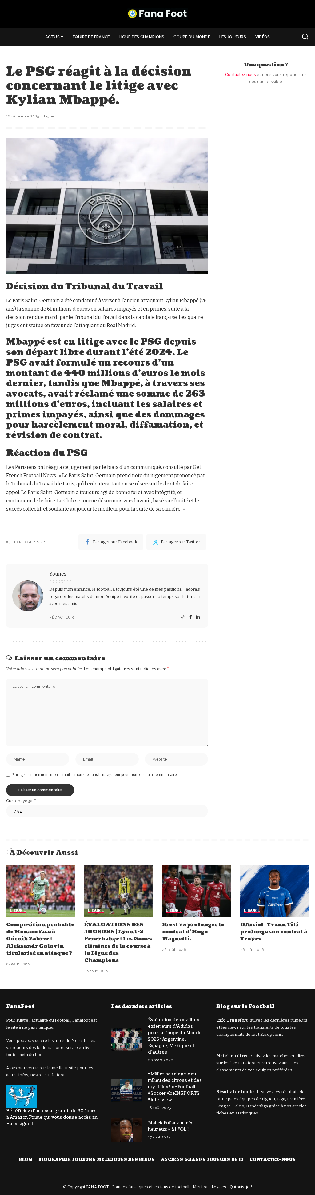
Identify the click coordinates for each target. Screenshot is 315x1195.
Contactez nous (240, 74)
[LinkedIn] (198, 618)
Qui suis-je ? (241, 1187)
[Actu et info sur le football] (157, 14)
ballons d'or (48, 1047)
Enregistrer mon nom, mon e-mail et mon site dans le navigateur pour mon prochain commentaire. (95, 775)
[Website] (183, 618)
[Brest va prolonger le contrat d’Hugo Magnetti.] (196, 891)
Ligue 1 (50, 116)
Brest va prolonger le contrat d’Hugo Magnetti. (193, 931)
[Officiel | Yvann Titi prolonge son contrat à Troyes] (274, 891)
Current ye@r (21, 800)
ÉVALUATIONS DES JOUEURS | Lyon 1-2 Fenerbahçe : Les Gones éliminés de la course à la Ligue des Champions (118, 942)
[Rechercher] (305, 37)
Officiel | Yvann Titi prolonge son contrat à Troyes (273, 931)
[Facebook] (190, 618)
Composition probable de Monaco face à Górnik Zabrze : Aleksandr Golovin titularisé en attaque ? (40, 939)
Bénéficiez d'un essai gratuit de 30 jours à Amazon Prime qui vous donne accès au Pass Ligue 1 (52, 1117)
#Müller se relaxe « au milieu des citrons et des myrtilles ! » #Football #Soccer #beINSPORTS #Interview (175, 1087)
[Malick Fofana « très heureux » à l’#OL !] (126, 1130)
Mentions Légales (209, 1187)
